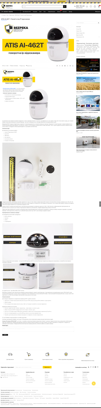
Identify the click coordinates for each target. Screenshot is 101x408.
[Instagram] (93, 367)
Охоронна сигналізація (14, 392)
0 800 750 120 (5, 377)
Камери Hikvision (56, 398)
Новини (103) (78, 31)
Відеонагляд (29, 65)
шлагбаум (85, 50)
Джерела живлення (80, 45)
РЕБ (79, 48)
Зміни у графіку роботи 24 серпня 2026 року (84, 91)
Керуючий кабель (89, 51)
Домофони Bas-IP (20, 400)
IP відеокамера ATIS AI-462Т (9, 88)
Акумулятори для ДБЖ (91, 403)
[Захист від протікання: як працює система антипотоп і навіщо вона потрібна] (88, 141)
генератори (94, 49)
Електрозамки (85, 379)
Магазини (98, 11)
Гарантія (46, 377)
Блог (7, 15)
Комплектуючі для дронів (47, 394)
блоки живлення (89, 47)
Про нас (65, 374)
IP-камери (37, 398)
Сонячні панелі (4, 403)
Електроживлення (86, 380)
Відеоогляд (11, 15)
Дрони (98, 46)
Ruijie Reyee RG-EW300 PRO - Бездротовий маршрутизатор (87, 73)
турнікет (78, 50)
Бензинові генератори (28, 396)
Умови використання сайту (50, 384)
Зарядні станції (16, 403)
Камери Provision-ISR (64, 398)
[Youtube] (88, 367)
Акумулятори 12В (82, 403)
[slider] (50, 1)
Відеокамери (85, 374)
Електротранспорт (93, 46)
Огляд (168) (78, 29)
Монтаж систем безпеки (30, 380)
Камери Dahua (49, 398)
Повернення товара (48, 379)
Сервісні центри (67, 380)
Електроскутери (35, 390)
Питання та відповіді (30, 379)
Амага (84, 48)
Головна (3, 15)
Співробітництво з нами (68, 377)
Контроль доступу (92, 43)
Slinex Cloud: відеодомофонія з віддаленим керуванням (87, 112)
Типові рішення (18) (80, 37)
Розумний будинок (80, 46)
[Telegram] (95, 367)
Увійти (5, 334)
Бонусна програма (48, 382)
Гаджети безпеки (86, 46)
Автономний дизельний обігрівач (26, 404)
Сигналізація (88, 45)
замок (94, 51)
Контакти (65, 382)
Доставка (46, 375)
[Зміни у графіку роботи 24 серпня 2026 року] (88, 83)
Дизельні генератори (19, 396)
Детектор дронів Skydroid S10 (24, 394)
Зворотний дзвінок (79, 7)
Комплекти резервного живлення (26, 403)
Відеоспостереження (17, 398)
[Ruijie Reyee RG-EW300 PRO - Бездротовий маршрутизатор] (88, 65)
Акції (27, 374)
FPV (81, 48)
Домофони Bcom (12, 400)
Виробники (28, 375)
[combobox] (44, 6)
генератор (90, 49)
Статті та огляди (29, 377)
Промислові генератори (38, 396)
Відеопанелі (85, 377)
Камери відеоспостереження (28, 398)
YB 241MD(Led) (88, 48)
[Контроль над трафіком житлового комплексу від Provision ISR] (88, 122)
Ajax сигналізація (23, 392)
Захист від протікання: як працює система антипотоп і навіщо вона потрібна (86, 150)
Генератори (11, 396)
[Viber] (97, 367)
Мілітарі (84, 382)
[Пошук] (98, 23)
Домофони (95, 45)
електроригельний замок (81, 53)
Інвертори (10, 403)
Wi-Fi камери (42, 398)
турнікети (81, 50)
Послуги (65, 375)
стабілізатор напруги (83, 49)
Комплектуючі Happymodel (58, 394)
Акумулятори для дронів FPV (69, 394)
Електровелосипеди (27, 390)
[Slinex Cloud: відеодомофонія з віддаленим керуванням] (88, 103)
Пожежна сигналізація (31, 392)
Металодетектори (80, 47)
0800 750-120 (80, 6)
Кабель (84, 47)
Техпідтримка (66, 379)
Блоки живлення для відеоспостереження (70, 403)
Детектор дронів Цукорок (36, 394)
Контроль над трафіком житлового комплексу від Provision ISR (87, 131)
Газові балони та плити (14, 404)
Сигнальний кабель (82, 51)
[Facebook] (91, 367)
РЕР (14, 394)
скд (88, 50)
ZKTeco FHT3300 (93, 50)
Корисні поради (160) (80, 33)
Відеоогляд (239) (79, 35)
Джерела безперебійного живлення (40, 403)
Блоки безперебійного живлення (54, 403)
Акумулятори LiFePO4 (5, 404)
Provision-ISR (95, 47)
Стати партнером (29, 382)
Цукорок (93, 48)
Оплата (46, 374)
